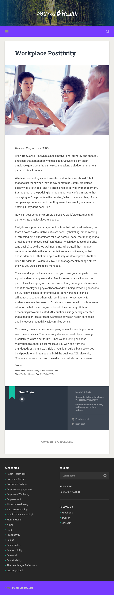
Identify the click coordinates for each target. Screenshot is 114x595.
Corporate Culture (84, 397)
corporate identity (84, 404)
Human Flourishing (17, 509)
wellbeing (80, 407)
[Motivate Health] (56, 13)
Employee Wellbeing (18, 494)
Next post (80, 424)
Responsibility (14, 550)
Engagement (14, 499)
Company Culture (16, 479)
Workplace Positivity (45, 53)
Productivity (92, 400)
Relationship (13, 545)
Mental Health (14, 519)
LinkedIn (66, 522)
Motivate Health (22, 588)
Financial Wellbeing (17, 504)
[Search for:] (85, 475)
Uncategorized (15, 570)
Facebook (67, 512)
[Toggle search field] (107, 31)
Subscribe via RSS (70, 491)
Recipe (10, 539)
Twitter (66, 517)
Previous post (82, 419)
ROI (100, 404)
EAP (96, 404)
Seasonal (12, 555)
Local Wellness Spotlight (20, 514)
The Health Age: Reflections (22, 565)
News (10, 524)
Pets (9, 529)
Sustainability (14, 560)
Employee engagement (20, 489)
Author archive (22, 399)
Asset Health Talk (16, 473)
